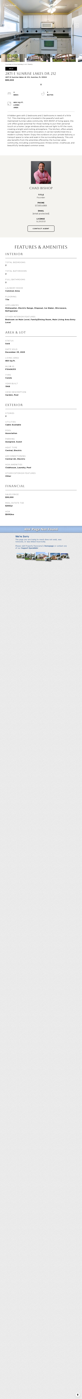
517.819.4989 (41, 206)
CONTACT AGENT (41, 229)
